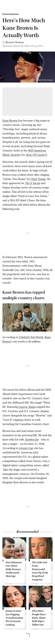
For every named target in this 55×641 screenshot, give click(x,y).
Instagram (47, 329)
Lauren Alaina (27, 407)
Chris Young (38, 179)
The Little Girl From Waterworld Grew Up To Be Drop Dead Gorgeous (40, 571)
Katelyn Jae (32, 439)
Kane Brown (10, 120)
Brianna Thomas (15, 42)
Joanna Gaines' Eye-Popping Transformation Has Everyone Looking (14, 617)
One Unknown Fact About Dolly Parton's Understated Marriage (14, 569)
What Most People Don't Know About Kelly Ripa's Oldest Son (39, 617)
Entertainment (10, 14)
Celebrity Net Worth (31, 337)
